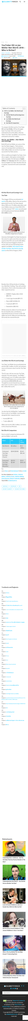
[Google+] (24, 986)
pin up (7, 655)
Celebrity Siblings (19, 476)
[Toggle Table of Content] (23, 108)
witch (7, 613)
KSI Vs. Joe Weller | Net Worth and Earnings (13, 112)
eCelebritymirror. (12, 480)
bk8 (7, 707)
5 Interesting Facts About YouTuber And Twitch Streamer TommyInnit (13, 976)
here (7, 660)
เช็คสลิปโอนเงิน (9, 630)
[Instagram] (11, 988)
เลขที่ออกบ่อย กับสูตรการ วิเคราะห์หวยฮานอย (15, 720)
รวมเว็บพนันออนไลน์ (10, 712)
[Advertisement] (14, 21)
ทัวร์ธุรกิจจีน (8, 716)
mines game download (11, 664)
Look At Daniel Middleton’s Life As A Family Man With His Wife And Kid (12, 906)
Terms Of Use (18, 1004)
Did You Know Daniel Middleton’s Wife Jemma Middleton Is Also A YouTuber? (13, 929)
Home (3, 53)
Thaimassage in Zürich (11, 626)
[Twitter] (13, 988)
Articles (15, 474)
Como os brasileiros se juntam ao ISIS (14, 609)
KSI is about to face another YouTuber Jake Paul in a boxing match (12, 248)
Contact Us (22, 1000)
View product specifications (12, 601)
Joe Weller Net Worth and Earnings (13, 120)
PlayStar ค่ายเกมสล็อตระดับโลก (12, 685)
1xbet (7, 651)
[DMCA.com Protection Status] (8, 1000)
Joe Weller (13, 486)
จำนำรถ (7, 592)
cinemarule (8, 676)
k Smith (15, 57)
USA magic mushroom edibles (12, 693)
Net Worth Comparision (12, 123)
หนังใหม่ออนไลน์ (9, 647)
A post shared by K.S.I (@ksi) (9, 355)
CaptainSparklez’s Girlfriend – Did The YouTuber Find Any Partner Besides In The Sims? (14, 860)
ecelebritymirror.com (12, 1014)
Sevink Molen (9, 681)
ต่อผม (7, 618)
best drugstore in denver (11, 639)
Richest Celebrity (7, 489)
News (6, 471)
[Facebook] (22, 986)
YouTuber (8, 53)
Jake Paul (5, 486)
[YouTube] (15, 988)
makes (17, 209)
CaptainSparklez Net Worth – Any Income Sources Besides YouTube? (14, 882)
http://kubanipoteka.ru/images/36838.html (15, 703)
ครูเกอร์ (7, 634)
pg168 (7, 643)
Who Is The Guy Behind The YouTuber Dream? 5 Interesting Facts (13, 953)
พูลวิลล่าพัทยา (9, 689)
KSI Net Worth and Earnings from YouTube (15, 116)
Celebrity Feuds (10, 476)
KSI (19, 486)
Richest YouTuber (20, 489)
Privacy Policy (6, 1006)
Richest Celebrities (15, 478)
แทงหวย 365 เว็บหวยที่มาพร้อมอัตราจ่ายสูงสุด (15, 622)
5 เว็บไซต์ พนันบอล (10, 672)
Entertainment (15, 471)
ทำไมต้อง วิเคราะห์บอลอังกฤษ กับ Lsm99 (14, 605)
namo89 (8, 668)
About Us (15, 1000)
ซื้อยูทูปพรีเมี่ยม (9, 597)
